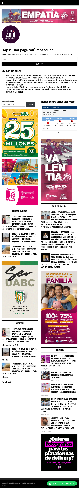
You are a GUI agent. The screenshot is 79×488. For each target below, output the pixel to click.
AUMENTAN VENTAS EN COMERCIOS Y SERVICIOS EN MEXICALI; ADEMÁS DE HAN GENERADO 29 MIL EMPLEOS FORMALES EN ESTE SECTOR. (39, 90)
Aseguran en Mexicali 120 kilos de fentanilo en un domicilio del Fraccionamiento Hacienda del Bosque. (38, 87)
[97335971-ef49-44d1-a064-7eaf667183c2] (39, 22)
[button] (62, 483)
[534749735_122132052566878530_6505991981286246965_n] (59, 470)
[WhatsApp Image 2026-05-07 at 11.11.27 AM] (20, 156)
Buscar (31, 104)
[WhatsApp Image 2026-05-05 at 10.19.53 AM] (20, 204)
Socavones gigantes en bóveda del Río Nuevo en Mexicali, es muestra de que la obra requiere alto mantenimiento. (41, 80)
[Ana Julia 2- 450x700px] (20, 317)
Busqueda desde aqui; (8, 101)
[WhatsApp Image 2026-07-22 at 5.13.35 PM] (56, 200)
